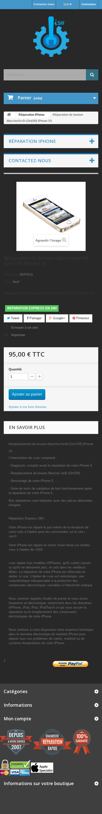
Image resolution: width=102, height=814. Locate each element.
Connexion (88, 4)
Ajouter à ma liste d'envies (28, 407)
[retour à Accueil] (9, 115)
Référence (11, 274)
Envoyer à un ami (24, 327)
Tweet (14, 318)
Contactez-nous (43, 4)
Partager (35, 318)
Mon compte (17, 719)
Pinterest (82, 318)
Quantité (15, 369)
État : (8, 282)
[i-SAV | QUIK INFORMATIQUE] (51, 35)
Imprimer (18, 335)
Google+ (58, 318)
